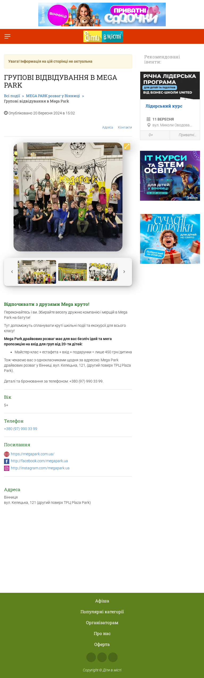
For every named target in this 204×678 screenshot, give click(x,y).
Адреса (107, 127)
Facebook (91, 657)
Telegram (113, 657)
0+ (151, 135)
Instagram (102, 657)
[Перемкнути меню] (7, 36)
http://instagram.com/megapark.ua (40, 468)
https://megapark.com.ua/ (32, 454)
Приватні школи (188, 135)
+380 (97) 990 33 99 (20, 429)
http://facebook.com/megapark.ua (39, 461)
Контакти (125, 127)
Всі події (12, 95)
